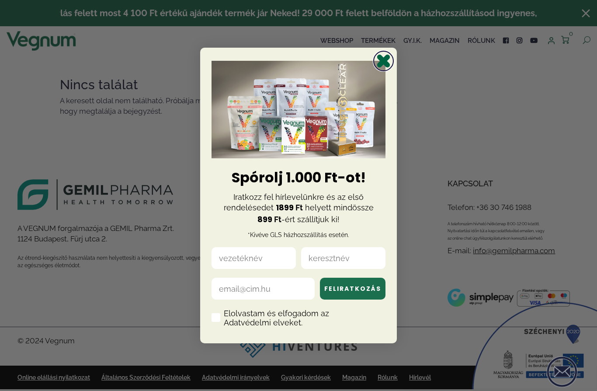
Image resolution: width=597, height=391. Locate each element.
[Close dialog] (383, 61)
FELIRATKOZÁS (352, 288)
